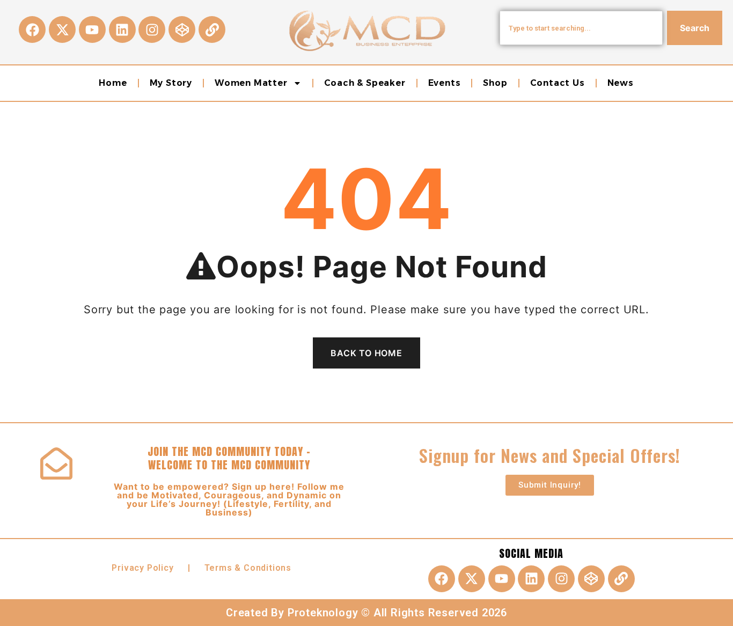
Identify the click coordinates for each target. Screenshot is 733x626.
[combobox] (581, 28)
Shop (495, 83)
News (620, 83)
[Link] (212, 29)
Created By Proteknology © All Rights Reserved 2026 (366, 612)
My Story (171, 83)
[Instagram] (151, 29)
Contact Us (557, 83)
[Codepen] (181, 29)
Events (444, 83)
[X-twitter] (62, 29)
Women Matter (251, 83)
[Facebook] (32, 29)
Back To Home (366, 353)
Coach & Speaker (365, 83)
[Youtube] (92, 29)
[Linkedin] (122, 29)
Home (113, 83)
